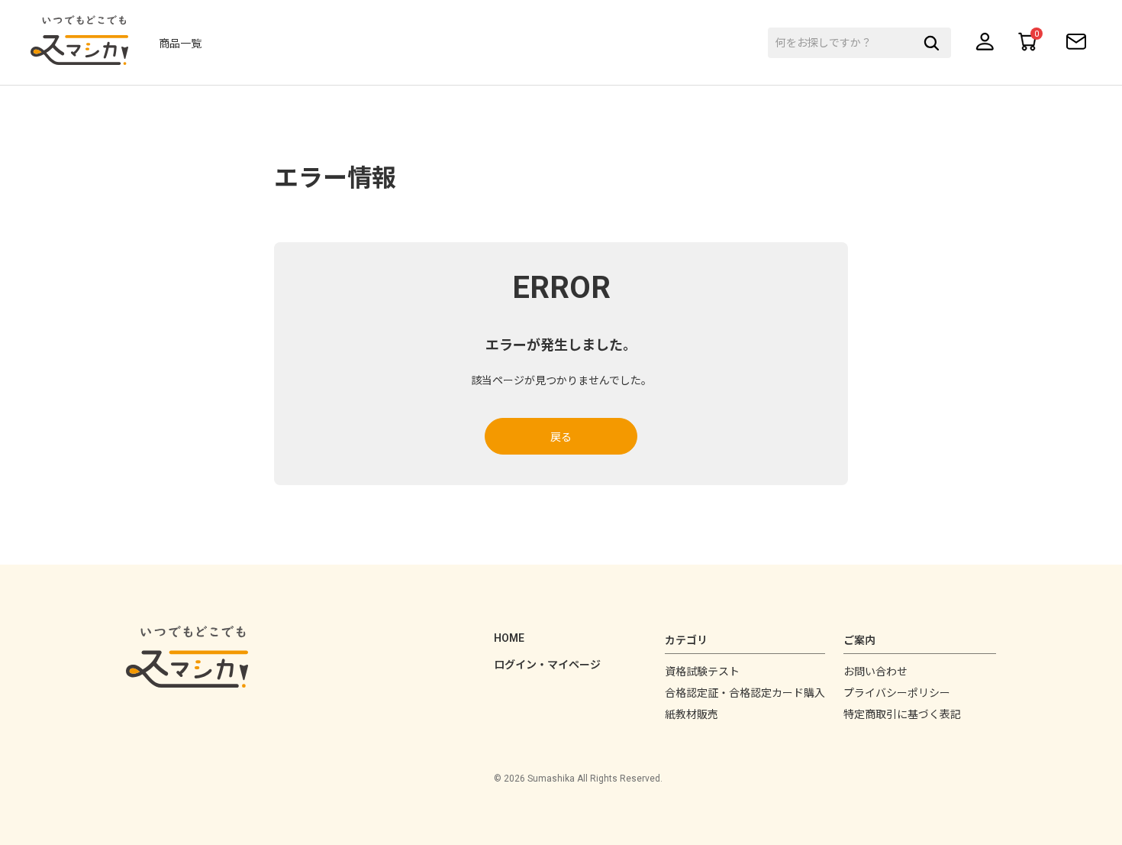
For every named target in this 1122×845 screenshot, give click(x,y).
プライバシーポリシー (896, 693)
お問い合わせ (875, 671)
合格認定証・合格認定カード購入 (745, 693)
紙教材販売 (691, 714)
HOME (509, 638)
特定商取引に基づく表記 (902, 714)
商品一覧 (180, 43)
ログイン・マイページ (547, 665)
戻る (561, 437)
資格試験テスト (702, 671)
